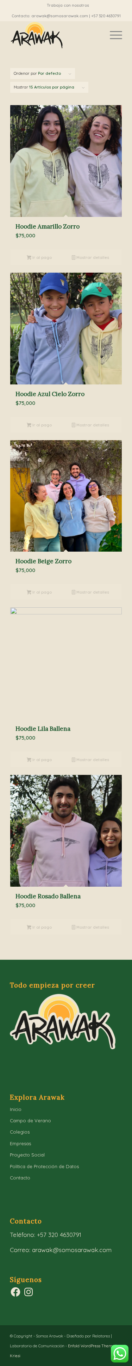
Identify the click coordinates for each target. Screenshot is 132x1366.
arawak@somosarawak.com (72, 1249)
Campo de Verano (30, 1120)
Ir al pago (41, 257)
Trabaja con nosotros (68, 5)
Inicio (15, 1109)
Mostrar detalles (92, 257)
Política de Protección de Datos (44, 1166)
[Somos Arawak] (55, 35)
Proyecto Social (27, 1155)
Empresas (20, 1143)
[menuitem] (68, 5)
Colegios (20, 1132)
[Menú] (112, 35)
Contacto (20, 1177)
